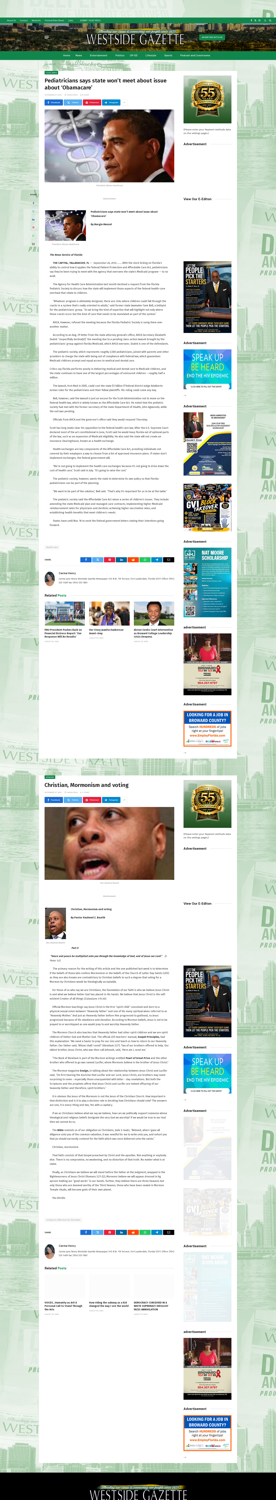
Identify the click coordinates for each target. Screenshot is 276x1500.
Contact (24, 20)
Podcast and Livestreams (195, 55)
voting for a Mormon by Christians (63, 1220)
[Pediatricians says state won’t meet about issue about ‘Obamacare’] (109, 145)
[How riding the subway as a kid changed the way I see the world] (109, 1286)
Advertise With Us (212, 37)
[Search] (269, 20)
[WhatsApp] (33, 236)
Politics (119, 55)
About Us (11, 20)
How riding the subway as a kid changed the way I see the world (109, 1304)
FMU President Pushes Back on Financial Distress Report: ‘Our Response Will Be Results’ (63, 633)
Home (66, 55)
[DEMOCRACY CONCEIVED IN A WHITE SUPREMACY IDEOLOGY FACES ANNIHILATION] (154, 1286)
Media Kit (36, 20)
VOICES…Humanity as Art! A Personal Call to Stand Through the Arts (63, 1306)
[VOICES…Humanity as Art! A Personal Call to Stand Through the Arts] (65, 1286)
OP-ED (134, 55)
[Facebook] (33, 203)
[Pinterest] (33, 227)
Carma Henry (67, 573)
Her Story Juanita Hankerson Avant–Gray (106, 631)
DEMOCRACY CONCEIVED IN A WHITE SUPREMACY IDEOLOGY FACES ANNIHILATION (151, 1306)
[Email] (33, 244)
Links (70, 20)
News (79, 55)
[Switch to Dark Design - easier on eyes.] (265, 20)
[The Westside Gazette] (134, 37)
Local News (51, 73)
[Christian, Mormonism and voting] (109, 843)
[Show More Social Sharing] (124, 102)
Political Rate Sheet (54, 20)
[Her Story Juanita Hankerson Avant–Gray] (109, 614)
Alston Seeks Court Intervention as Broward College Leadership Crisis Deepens (153, 633)
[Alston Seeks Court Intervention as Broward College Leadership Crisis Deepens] (154, 614)
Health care (52, 547)
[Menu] (47, 37)
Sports (168, 55)
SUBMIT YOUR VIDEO (90, 20)
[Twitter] (33, 211)
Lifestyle (151, 55)
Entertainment (98, 55)
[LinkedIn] (33, 219)
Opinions (50, 777)
